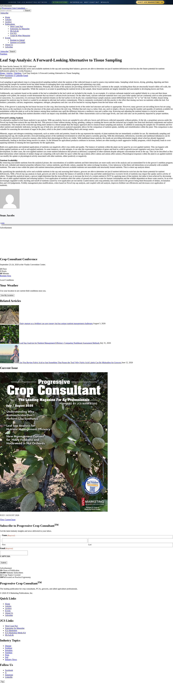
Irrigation (8, 650)
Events (8, 38)
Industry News (11, 659)
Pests (7, 655)
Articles (8, 20)
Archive (8, 22)
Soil (6, 657)
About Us (9, 45)
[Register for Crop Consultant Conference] (0, 13)
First (3, 545)
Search (27, 11)
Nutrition (3, 54)
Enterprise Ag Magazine (20, 29)
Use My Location (7, 295)
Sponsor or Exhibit (17, 42)
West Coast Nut (16, 26)
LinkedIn (19, 75)
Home (7, 17)
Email (25, 75)
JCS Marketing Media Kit (15, 633)
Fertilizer (8, 648)
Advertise (9, 47)
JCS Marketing (11, 630)
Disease (8, 646)
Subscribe (4, 13)
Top (2, 682)
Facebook (9, 75)
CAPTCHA (5, 556)
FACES (13, 33)
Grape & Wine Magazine (20, 35)
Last (89, 545)
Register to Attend (17, 40)
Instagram (9, 675)
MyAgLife (14, 31)
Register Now (5, 276)
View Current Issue (7, 519)
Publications (10, 24)
